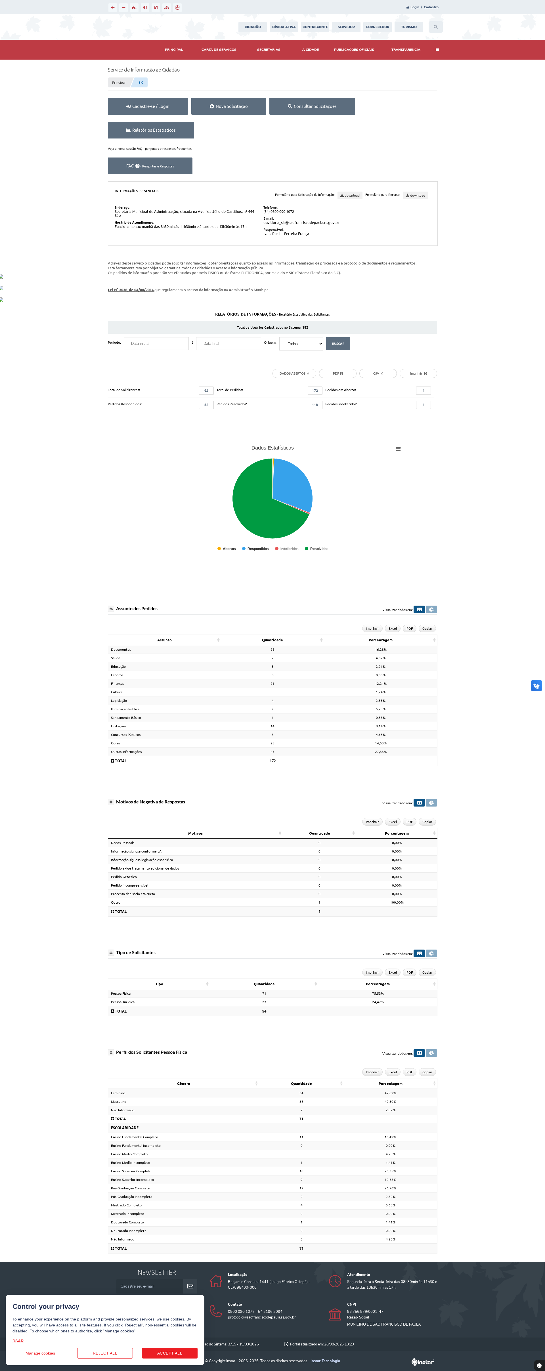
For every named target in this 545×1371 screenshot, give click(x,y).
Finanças (117, 683)
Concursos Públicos (126, 734)
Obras (115, 743)
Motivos (195, 833)
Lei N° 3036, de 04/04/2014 (131, 290)
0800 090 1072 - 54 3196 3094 (255, 1311)
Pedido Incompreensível (129, 885)
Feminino (118, 1093)
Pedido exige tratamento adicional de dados (145, 868)
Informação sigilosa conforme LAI (136, 851)
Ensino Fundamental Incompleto (136, 1145)
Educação (118, 666)
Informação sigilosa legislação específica (142, 860)
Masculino (118, 1101)
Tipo (159, 984)
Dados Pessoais (122, 843)
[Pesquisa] (436, 27)
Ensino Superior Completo (131, 1171)
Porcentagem (381, 640)
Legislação (119, 700)
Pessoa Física (121, 993)
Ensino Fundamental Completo (134, 1137)
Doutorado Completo (127, 1222)
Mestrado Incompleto (127, 1213)
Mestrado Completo (126, 1205)
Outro (115, 902)
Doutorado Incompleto (128, 1231)
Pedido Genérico (124, 877)
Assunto (164, 640)
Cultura (116, 692)
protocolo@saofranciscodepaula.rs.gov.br (262, 1317)
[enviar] (190, 1286)
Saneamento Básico (126, 717)
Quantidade (272, 640)
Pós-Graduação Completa (130, 1188)
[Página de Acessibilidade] (177, 7)
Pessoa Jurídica (123, 1002)
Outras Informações (126, 751)
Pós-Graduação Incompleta (131, 1196)
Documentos (121, 649)
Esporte (117, 675)
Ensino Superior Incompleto (132, 1179)
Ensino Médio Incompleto (130, 1162)
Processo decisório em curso (133, 894)
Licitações (118, 726)
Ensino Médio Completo (129, 1154)
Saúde (115, 658)
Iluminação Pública (125, 709)
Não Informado (122, 1110)
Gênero (183, 1083)
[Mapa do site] (166, 7)
